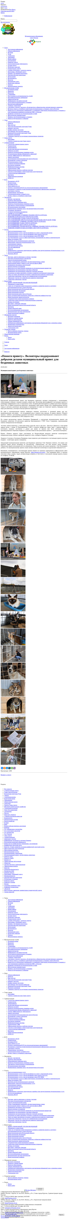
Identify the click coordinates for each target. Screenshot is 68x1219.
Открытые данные (9, 329)
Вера (5, 824)
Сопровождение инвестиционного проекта (21, 298)
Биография (11, 139)
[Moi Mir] (7, 768)
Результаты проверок (14, 165)
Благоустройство (9, 821)
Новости (10, 123)
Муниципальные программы (16, 207)
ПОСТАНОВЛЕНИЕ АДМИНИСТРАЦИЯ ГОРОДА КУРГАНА (27, 215)
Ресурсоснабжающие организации (18, 310)
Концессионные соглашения (16, 266)
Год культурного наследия (12, 831)
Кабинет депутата (13, 128)
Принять (61, 1214)
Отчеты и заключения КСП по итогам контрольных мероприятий (28, 187)
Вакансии (11, 91)
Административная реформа (16, 163)
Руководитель (12, 183)
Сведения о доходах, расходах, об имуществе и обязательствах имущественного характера (35, 107)
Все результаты (5, 22)
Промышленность (9, 876)
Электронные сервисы (14, 244)
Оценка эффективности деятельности (19, 155)
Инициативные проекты (15, 86)
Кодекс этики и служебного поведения (19, 195)
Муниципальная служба (11, 88)
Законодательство (13, 99)
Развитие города (13, 62)
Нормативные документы (15, 192)
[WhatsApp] (12, 768)
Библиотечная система (11, 819)
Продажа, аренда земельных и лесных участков (22, 257)
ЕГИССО (11, 178)
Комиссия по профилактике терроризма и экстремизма (20, 843)
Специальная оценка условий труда (18, 194)
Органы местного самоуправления (14, 864)
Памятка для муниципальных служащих (20, 117)
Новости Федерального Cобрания (18, 118)
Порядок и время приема (15, 318)
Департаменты (12, 147)
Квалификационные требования (17, 97)
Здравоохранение (9, 837)
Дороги (6, 795)
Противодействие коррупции (17, 75)
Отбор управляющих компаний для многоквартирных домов (26, 261)
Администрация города (11, 790)
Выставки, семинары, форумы (17, 303)
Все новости (8, 789)
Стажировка (11, 94)
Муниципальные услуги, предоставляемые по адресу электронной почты (30, 233)
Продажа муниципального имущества (19, 258)
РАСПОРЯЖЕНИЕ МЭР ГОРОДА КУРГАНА (22, 224)
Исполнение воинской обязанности (15, 842)
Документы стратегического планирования (21, 205)
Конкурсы (11, 93)
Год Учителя (8, 834)
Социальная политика (11, 808)
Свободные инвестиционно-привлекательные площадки (25, 300)
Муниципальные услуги (11, 851)
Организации (12, 60)
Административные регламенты (17, 212)
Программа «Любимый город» (17, 72)
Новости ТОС (8, 856)
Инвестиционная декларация (16, 290)
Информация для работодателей (17, 101)
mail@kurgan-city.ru (10, 1198)
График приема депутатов (15, 130)
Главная (6, 342)
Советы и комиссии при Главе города (19, 141)
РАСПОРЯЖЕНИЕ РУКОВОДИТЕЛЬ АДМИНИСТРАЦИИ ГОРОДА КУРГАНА (32, 226)
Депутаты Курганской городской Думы (20, 126)
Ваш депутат (11, 125)
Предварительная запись (15, 245)
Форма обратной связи (15, 308)
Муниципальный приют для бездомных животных (19, 855)
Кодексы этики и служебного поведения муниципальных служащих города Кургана (33, 109)
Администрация (9, 142)
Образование (8, 800)
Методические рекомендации (17, 115)
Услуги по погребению (15, 252)
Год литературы (9, 832)
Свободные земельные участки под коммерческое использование (27, 276)
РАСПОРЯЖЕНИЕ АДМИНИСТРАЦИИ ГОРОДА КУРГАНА (27, 221)
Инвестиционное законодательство (18, 297)
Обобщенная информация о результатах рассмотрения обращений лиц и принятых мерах (35, 323)
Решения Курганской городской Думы (19, 133)
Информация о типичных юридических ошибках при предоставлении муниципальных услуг (36, 250)
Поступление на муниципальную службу (20, 96)
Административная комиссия (13, 816)
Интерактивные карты (14, 332)
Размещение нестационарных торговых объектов (23, 270)
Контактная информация (15, 104)
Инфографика (12, 59)
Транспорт (7, 803)
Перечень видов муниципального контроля (21, 241)
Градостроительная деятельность (18, 64)
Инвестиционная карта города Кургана (20, 294)
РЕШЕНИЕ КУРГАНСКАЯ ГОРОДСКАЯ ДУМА (23, 216)
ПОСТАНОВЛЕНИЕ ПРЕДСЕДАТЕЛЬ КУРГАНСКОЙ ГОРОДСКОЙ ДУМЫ (32, 220)
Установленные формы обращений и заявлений (22, 154)
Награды (10, 80)
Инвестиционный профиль (16, 313)
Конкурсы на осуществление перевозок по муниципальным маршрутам (29, 268)
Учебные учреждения (14, 105)
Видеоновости (12, 78)
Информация (8, 16)
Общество (7, 863)
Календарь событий (14, 83)
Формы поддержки (13, 302)
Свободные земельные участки (17, 279)
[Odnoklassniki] (4, 768)
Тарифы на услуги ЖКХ (15, 213)
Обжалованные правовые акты (17, 202)
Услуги (6, 229)
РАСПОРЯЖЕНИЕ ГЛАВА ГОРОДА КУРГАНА (22, 223)
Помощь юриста (9, 872)
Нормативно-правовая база (16, 324)
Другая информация (14, 247)
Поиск (6, 335)
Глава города (8, 138)
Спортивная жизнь (10, 797)
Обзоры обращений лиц (15, 321)
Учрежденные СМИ (14, 168)
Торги (6, 255)
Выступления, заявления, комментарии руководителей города (23, 890)
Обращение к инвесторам (15, 284)
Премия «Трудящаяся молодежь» (18, 73)
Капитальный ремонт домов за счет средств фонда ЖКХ (25, 263)
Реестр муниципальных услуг (17, 231)
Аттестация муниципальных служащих (20, 102)
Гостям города (12, 65)
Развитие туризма (9, 882)
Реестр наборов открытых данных (18, 331)
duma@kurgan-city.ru (11, 1203)
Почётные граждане (14, 67)
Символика (11, 55)
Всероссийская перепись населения (15, 826)
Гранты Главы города (10, 805)
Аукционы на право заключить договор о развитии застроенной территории (31, 273)
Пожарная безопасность (11, 869)
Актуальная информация (15, 49)
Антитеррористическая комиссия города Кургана (23, 158)
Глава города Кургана (10, 792)
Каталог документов (14, 199)
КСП (5, 179)
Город (6, 47)
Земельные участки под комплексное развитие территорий (25, 278)
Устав (9, 54)
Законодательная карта (15, 326)
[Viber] (14, 768)
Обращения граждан (10, 315)
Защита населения (13, 157)
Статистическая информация (16, 173)
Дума (5, 120)
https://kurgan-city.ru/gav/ (38, 452)
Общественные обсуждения (12, 861)
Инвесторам (8, 281)
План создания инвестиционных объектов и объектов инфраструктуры (29, 295)
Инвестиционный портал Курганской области (22, 305)
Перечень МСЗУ (13, 253)
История (10, 52)
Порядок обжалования (14, 200)
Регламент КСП (12, 184)
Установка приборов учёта (12, 885)
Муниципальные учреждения (13, 853)
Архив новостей (9, 892)
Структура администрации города (18, 144)
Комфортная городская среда (13, 845)
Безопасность (8, 818)
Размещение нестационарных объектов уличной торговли (25, 271)
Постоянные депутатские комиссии (18, 131)
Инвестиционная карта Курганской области (21, 289)
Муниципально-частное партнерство (19, 311)
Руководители (12, 146)
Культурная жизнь (9, 798)
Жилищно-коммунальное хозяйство (15, 806)
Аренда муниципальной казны (17, 260)
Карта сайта (11, 339)
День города (8, 835)
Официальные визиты (11, 866)
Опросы (10, 84)
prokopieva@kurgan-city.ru (12, 1208)
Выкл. (14, 9)
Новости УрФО (9, 858)
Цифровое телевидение (11, 887)
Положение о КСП (13, 181)
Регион (6, 884)
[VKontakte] (2, 768)
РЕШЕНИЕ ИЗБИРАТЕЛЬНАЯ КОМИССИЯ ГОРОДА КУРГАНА (28, 228)
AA (2, 6)
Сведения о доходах (14, 191)
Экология (7, 888)
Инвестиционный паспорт (16, 292)
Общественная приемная (15, 176)
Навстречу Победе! (10, 814)
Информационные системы (16, 167)
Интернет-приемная (14, 134)
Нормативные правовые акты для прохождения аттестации (26, 208)
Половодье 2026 (9, 871)
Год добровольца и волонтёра (13, 829)
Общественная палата (10, 802)
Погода (6, 813)
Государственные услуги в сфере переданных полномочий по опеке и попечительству (34, 237)
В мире (6, 823)
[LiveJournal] (9, 768)
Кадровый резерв (13, 89)
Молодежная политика (11, 850)
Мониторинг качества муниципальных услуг (21, 242)
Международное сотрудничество (14, 848)
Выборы (6, 827)
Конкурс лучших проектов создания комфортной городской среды (24, 847)
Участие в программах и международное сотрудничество (25, 171)
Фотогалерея (11, 76)
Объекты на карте (13, 150)
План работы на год (14, 186)
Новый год (7, 860)
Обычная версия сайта (7, 11)
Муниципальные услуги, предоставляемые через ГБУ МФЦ (26, 236)
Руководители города (14, 68)
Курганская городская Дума (12, 794)
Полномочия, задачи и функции (17, 160)
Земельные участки (10, 839)
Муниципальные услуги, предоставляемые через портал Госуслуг (28, 234)
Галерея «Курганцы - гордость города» (19, 70)
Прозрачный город (13, 81)
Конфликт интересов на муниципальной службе (22, 113)
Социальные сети (13, 327)
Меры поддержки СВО (15, 239)
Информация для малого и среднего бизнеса (17, 840)
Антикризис (8, 811)
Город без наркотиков (10, 810)
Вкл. (10, 9)
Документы (7, 197)
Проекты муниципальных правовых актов (21, 152)
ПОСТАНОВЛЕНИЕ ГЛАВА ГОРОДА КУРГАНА (23, 218)
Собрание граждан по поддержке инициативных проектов (25, 136)
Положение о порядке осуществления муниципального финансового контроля (32, 189)
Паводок (6, 868)
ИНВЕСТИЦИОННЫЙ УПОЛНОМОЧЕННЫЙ (22, 282)
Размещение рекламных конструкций (19, 265)
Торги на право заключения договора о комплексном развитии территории (30, 274)
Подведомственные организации (18, 149)
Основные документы (14, 210)
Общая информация (14, 51)
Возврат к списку (6, 775)
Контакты (11, 175)
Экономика (11, 57)
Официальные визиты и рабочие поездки (20, 170)
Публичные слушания (11, 879)
